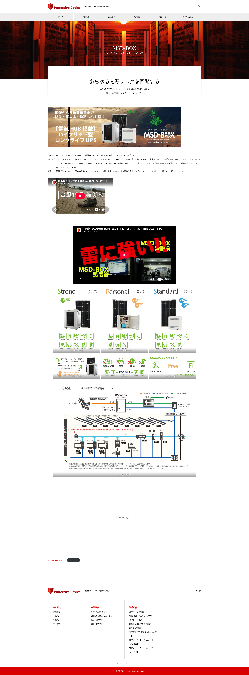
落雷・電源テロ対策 (99, 612)
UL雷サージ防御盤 (136, 612)
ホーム (60, 17)
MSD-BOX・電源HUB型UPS (140, 616)
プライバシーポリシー (124, 663)
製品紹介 (162, 17)
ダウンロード (73, 560)
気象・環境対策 (97, 620)
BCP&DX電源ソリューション (102, 616)
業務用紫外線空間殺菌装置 (140, 624)
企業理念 (56, 612)
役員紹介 (56, 620)
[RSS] (200, 591)
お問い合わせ (188, 17)
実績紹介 (137, 17)
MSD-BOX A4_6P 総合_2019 (57, 560)
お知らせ (86, 17)
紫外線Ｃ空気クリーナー (139, 628)
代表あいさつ (58, 616)
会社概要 (56, 624)
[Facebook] (196, 591)
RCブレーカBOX (135, 620)
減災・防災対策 (97, 624)
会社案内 (111, 17)
